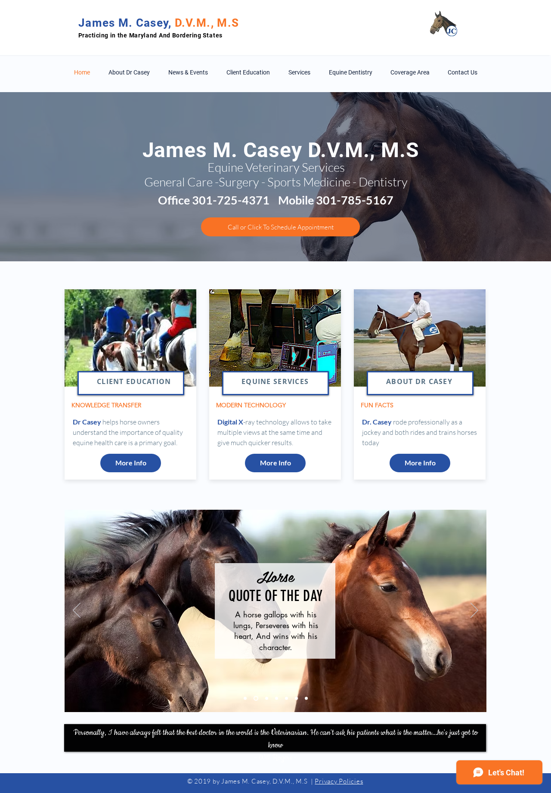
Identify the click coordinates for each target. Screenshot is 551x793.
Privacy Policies (339, 781)
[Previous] (76, 611)
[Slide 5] (286, 698)
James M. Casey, (126, 22)
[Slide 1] (245, 698)
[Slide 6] (296, 698)
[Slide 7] (306, 698)
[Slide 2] (256, 698)
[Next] (474, 611)
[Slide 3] (266, 698)
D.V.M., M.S (207, 22)
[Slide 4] (276, 698)
